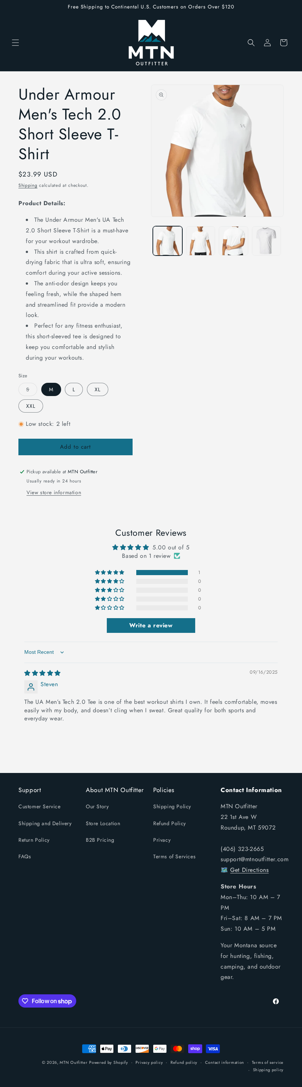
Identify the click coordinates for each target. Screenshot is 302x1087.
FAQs (24, 856)
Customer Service (39, 806)
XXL (30, 406)
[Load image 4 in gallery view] (266, 241)
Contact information (224, 1062)
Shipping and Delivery (45, 823)
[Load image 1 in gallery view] (167, 241)
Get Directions (249, 870)
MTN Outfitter (73, 1062)
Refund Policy (169, 823)
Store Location (103, 823)
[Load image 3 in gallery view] (233, 241)
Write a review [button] (150, 625)
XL (98, 389)
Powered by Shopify (108, 1062)
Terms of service (268, 1062)
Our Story (97, 806)
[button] (15, 43)
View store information (54, 492)
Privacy (162, 840)
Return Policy (34, 840)
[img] (42, 673)
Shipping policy (268, 1070)
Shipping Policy (172, 806)
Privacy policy (149, 1062)
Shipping (28, 185)
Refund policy (184, 1062)
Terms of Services (174, 856)
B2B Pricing (100, 840)
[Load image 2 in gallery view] (200, 241)
